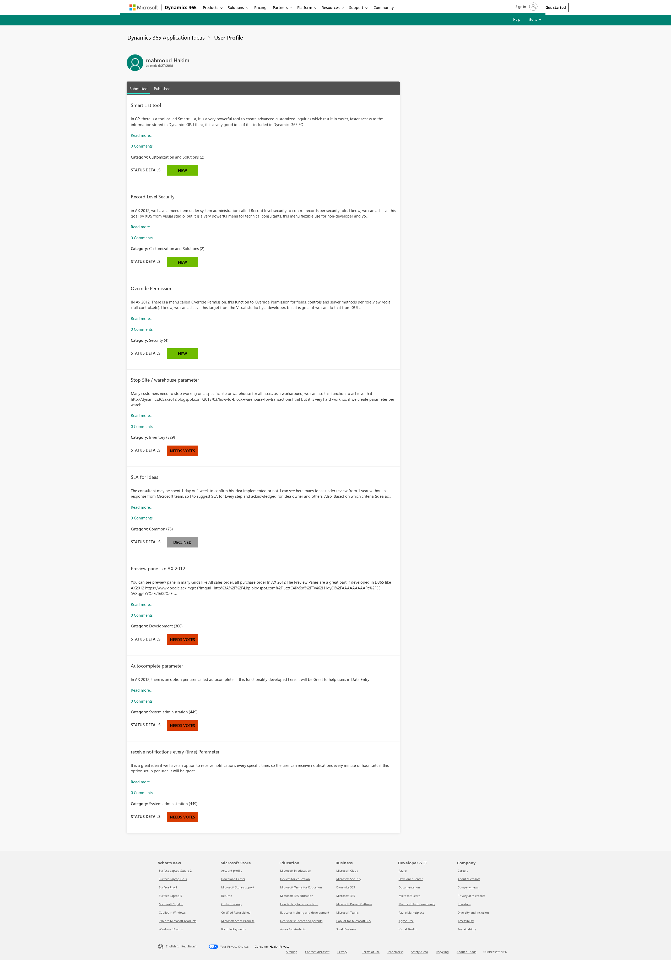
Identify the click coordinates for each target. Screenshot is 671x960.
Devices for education (295, 879)
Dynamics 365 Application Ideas (166, 37)
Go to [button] (534, 19)
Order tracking (231, 904)
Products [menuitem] (210, 7)
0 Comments (142, 146)
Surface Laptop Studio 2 (175, 870)
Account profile (231, 870)
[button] (526, 6)
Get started (555, 7)
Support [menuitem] (356, 7)
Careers (463, 870)
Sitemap (291, 952)
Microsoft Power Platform (354, 904)
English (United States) (181, 946)
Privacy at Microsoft (471, 896)
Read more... (141, 135)
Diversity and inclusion (473, 912)
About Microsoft (469, 879)
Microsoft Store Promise (238, 921)
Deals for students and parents (301, 921)
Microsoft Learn (409, 896)
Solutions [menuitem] (236, 7)
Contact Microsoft (317, 952)
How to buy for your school (299, 904)
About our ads (466, 952)
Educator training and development (304, 912)
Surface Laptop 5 (170, 896)
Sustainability (467, 929)
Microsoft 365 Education (296, 896)
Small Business (346, 929)
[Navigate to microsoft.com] (143, 7)
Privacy (342, 952)
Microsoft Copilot (171, 904)
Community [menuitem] (384, 7)
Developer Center (411, 879)
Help (516, 19)
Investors (464, 904)
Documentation (409, 887)
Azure (403, 870)
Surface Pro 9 (168, 887)
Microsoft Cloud (347, 870)
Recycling (442, 952)
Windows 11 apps (171, 929)
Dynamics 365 (181, 7)
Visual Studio (407, 929)
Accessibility (466, 921)
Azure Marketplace (411, 912)
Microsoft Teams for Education (301, 887)
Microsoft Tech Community (417, 904)
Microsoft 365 (345, 896)
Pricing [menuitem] (260, 7)
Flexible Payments (233, 929)
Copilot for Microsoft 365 (353, 921)
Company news (468, 887)
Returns (226, 896)
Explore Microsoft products (177, 921)
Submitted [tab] (138, 88)
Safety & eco (419, 952)
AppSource (406, 921)
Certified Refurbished (236, 912)
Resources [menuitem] (331, 7)
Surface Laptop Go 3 (173, 879)
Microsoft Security (348, 879)
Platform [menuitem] (304, 7)
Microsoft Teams (347, 912)
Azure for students (293, 929)
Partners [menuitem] (280, 7)
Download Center (233, 879)
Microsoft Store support (237, 887)
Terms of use (371, 952)
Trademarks (395, 952)
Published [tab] (162, 88)
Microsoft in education (295, 870)
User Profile (228, 37)
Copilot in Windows (172, 912)
